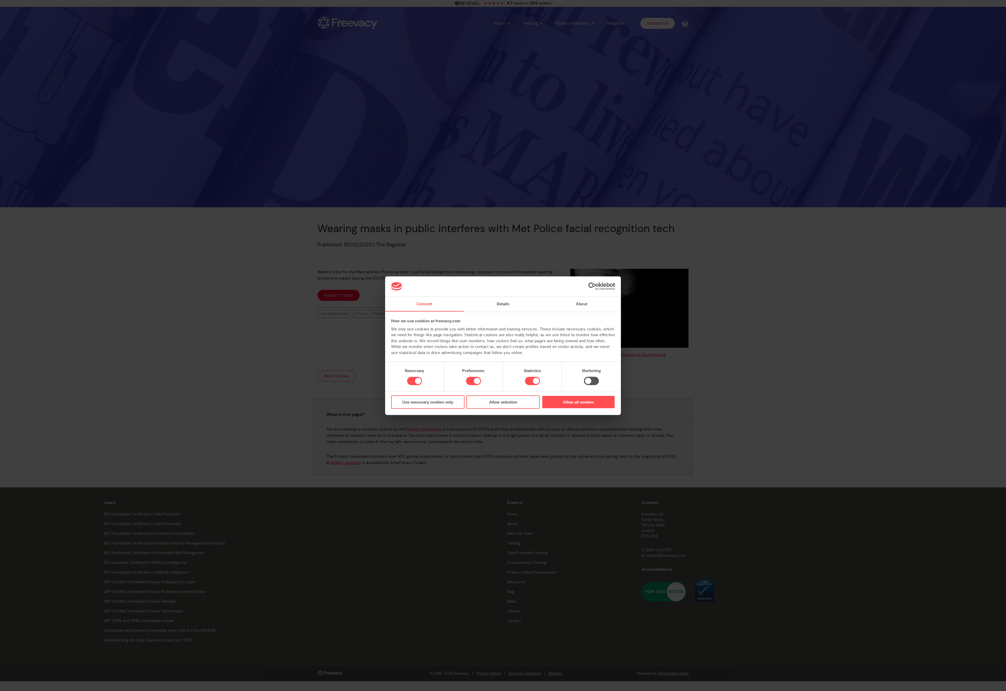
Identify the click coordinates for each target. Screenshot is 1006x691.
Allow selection (503, 402)
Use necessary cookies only (427, 402)
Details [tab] (503, 303)
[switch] (473, 381)
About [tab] (581, 303)
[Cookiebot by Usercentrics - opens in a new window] (592, 286)
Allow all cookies (578, 402)
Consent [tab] (424, 303)
